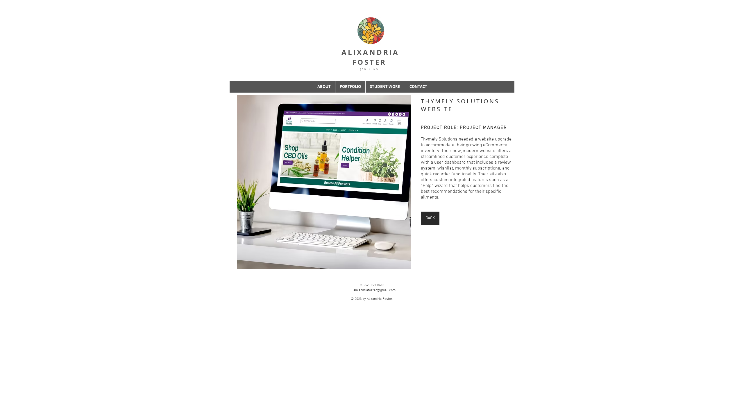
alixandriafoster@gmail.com (374, 290)
